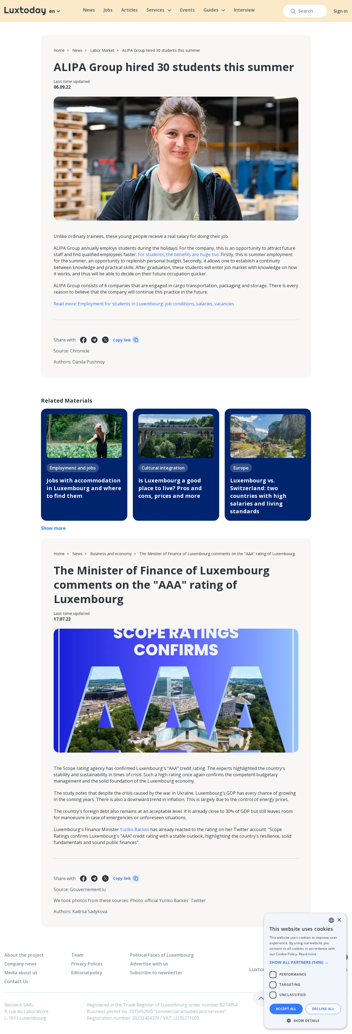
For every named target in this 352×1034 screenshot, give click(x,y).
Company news (20, 964)
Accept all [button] (286, 1008)
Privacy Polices (87, 964)
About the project (24, 955)
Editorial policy (86, 972)
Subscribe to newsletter (156, 972)
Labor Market (102, 50)
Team (77, 955)
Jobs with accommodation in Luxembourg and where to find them (83, 488)
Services (155, 10)
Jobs (108, 10)
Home (59, 50)
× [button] (339, 920)
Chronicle (79, 351)
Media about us (20, 972)
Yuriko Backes (134, 829)
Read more (308, 954)
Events (187, 10)
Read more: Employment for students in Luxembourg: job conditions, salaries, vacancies (144, 304)
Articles (129, 10)
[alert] (305, 970)
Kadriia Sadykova (89, 911)
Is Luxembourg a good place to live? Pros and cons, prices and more (170, 488)
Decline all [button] (323, 1008)
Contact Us (16, 981)
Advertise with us (149, 964)
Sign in (341, 11)
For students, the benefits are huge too (178, 254)
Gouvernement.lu (88, 889)
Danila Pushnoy (88, 362)
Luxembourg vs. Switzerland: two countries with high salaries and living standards (258, 496)
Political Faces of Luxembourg (162, 955)
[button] (305, 962)
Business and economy (111, 553)
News (89, 10)
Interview (244, 10)
